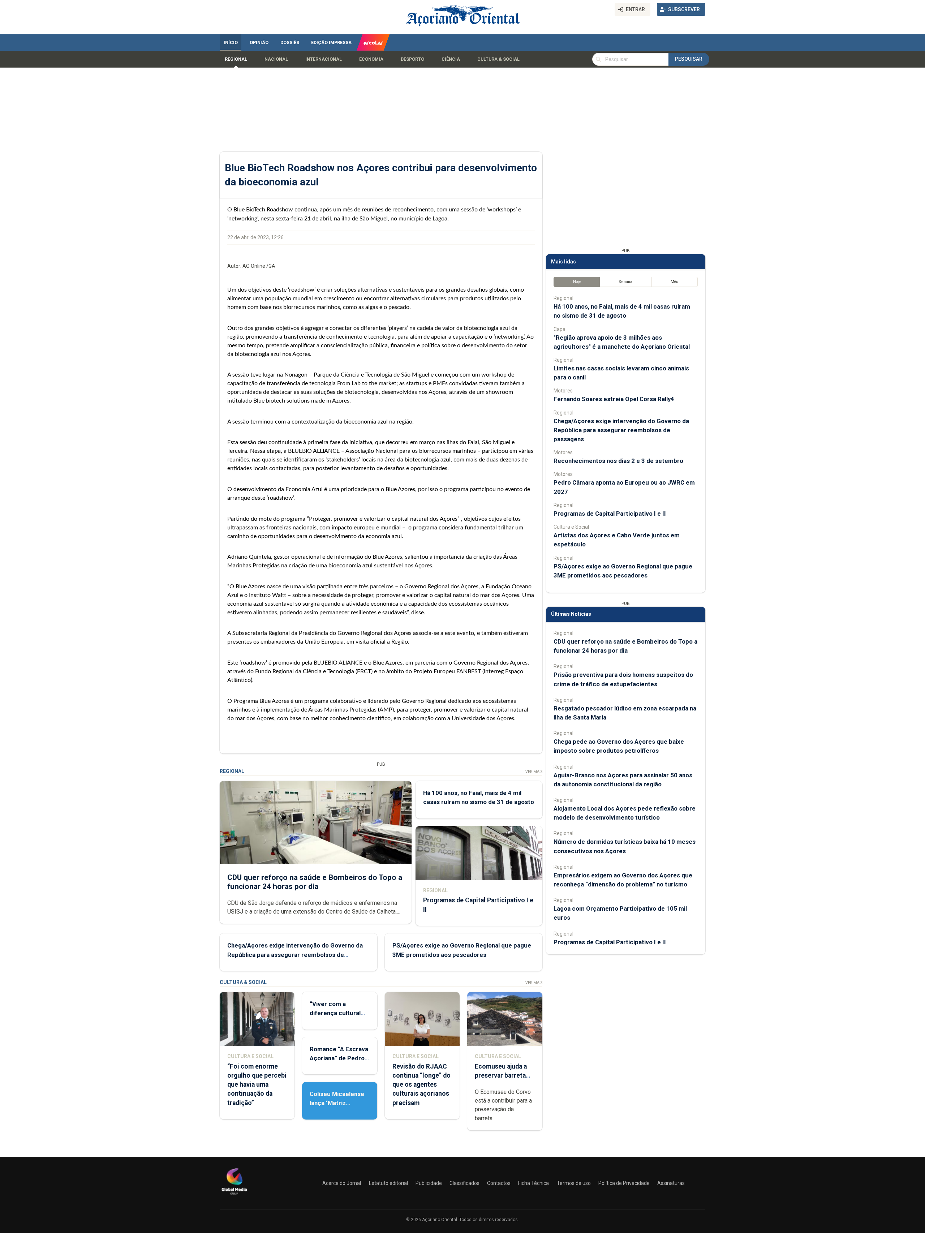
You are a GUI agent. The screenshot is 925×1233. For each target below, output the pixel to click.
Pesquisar (688, 59)
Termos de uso (574, 1183)
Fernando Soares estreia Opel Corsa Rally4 (614, 399)
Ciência (451, 59)
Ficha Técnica (533, 1183)
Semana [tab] (625, 281)
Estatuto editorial (388, 1183)
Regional (236, 59)
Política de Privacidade (624, 1183)
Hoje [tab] (577, 281)
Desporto (412, 59)
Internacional (323, 59)
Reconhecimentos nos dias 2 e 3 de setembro (618, 460)
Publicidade (429, 1183)
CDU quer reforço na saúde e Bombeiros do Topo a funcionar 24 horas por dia (314, 882)
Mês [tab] (674, 281)
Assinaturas (671, 1183)
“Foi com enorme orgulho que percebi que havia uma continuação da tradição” (257, 1085)
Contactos (499, 1183)
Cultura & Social (498, 59)
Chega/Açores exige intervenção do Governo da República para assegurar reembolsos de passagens (295, 954)
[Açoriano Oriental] (234, 1195)
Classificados (464, 1183)
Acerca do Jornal (341, 1183)
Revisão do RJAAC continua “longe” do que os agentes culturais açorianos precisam (421, 1085)
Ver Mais (533, 771)
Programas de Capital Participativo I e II (610, 513)
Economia (371, 59)
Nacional (276, 59)
